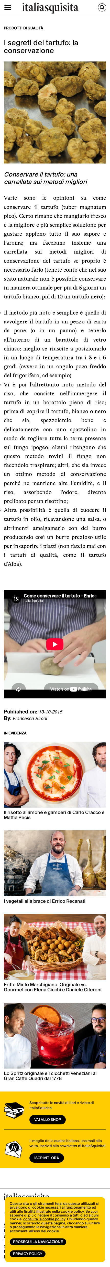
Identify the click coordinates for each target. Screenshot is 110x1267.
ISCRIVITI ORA (46, 1158)
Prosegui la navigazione (38, 1242)
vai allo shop (47, 1120)
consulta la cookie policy (44, 1219)
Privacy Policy (27, 1254)
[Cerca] (102, 7)
